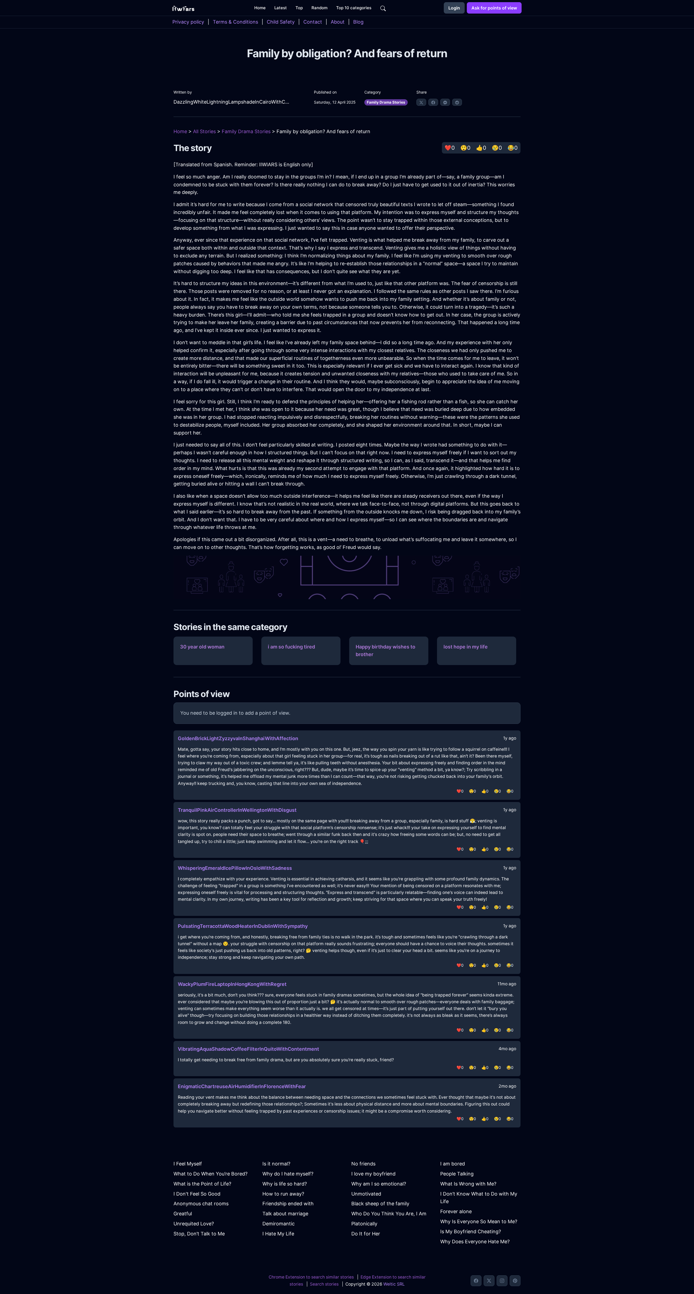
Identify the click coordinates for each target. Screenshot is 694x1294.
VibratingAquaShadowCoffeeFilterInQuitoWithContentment (248, 1049)
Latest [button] (280, 7)
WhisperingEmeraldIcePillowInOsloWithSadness (235, 868)
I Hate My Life (278, 1234)
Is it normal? (276, 1164)
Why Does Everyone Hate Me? (475, 1241)
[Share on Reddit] (457, 102)
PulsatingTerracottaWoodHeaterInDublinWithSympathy (243, 926)
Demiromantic (278, 1223)
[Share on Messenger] (445, 102)
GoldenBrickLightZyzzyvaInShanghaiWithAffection (238, 738)
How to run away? (283, 1194)
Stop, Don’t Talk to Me (199, 1234)
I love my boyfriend (373, 1174)
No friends (363, 1164)
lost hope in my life (466, 647)
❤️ (450, 148)
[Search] (383, 8)
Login (454, 8)
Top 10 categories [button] (353, 7)
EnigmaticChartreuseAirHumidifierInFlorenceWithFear (242, 1086)
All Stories (204, 131)
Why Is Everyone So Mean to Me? (478, 1221)
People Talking (457, 1174)
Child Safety (281, 22)
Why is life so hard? (284, 1184)
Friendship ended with (288, 1203)
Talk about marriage (285, 1213)
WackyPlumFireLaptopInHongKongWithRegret (232, 984)
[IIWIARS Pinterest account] (515, 1280)
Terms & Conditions (235, 22)
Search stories (324, 1284)
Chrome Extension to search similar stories (311, 1277)
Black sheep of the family (380, 1203)
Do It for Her (365, 1234)
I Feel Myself (188, 1164)
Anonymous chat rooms (201, 1203)
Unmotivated (366, 1194)
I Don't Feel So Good (197, 1194)
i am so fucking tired (291, 647)
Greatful (183, 1213)
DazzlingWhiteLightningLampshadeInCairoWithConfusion (233, 102)
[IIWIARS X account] (489, 1280)
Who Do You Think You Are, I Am (388, 1213)
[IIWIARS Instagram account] (502, 1280)
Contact (312, 22)
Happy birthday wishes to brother (385, 650)
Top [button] (299, 7)
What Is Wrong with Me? (468, 1184)
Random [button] (319, 7)
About (338, 22)
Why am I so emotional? (378, 1184)
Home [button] (260, 7)
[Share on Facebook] (433, 102)
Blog (358, 22)
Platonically (364, 1223)
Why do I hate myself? (287, 1174)
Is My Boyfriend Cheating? (470, 1231)
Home (180, 131)
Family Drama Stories (386, 102)
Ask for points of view (494, 8)
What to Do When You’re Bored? (211, 1174)
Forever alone (456, 1211)
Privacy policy (188, 22)
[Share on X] (421, 102)
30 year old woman (202, 647)
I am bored (452, 1164)
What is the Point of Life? (202, 1184)
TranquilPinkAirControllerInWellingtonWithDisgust (237, 810)
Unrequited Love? (194, 1223)
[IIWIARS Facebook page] (476, 1280)
